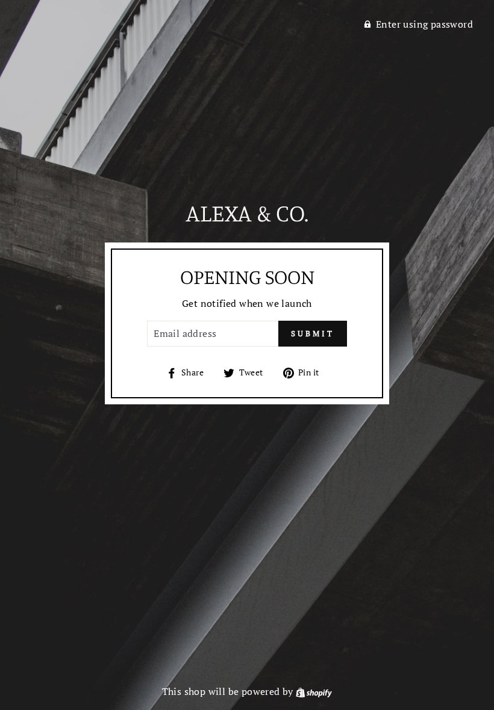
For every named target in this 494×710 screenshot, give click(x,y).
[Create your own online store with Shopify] (314, 691)
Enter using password (424, 24)
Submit (312, 333)
